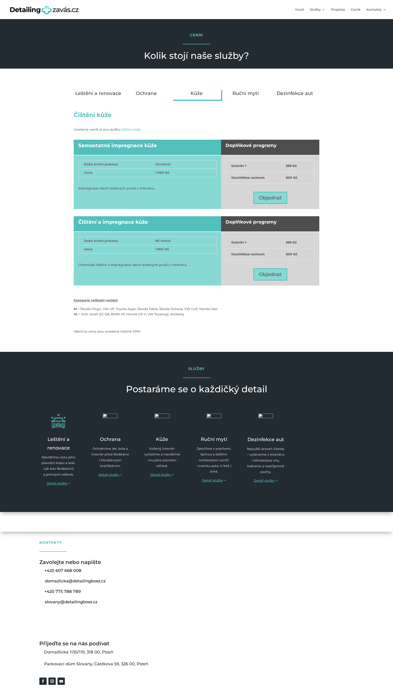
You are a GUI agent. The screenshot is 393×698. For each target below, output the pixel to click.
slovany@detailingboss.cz (71, 601)
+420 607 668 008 (62, 570)
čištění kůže (131, 129)
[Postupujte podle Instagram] (52, 681)
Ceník (355, 10)
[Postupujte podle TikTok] (70, 681)
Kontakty (374, 10)
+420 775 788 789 (62, 591)
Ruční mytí (245, 93)
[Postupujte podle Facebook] (43, 681)
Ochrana (146, 93)
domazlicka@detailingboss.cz (75, 581)
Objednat (270, 198)
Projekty (338, 10)
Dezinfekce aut (295, 93)
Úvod (299, 10)
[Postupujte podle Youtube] (61, 681)
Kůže (197, 93)
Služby (315, 10)
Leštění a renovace (98, 93)
